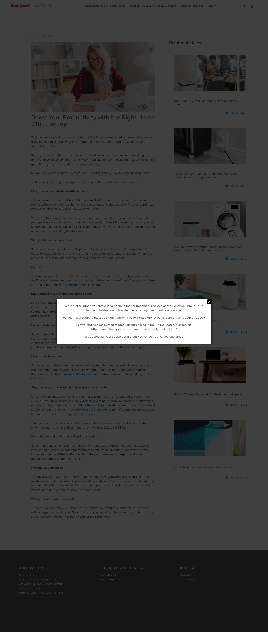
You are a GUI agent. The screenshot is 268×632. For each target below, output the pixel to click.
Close (209, 301)
